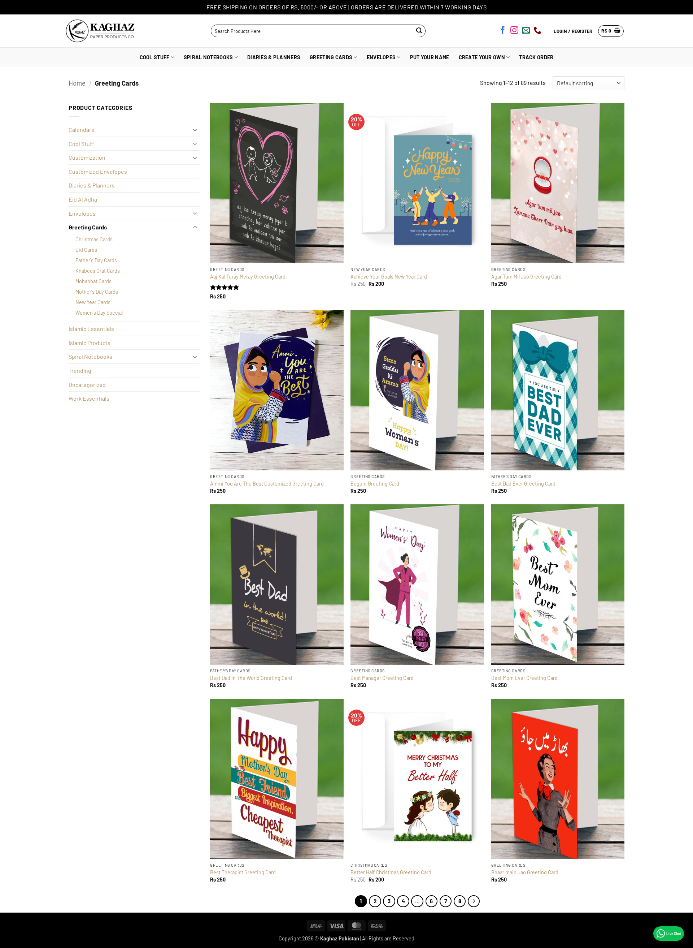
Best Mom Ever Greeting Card (524, 678)
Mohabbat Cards (93, 281)
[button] (611, 31)
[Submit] (419, 31)
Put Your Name (429, 57)
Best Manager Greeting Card (382, 678)
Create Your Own (482, 57)
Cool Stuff (155, 57)
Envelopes (381, 57)
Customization (87, 157)
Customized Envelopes (98, 171)
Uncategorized (87, 384)
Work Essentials (89, 398)
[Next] (474, 901)
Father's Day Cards (96, 260)
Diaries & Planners (273, 57)
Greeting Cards (331, 57)
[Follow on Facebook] (503, 31)
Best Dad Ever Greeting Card (523, 484)
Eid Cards (86, 250)
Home (77, 83)
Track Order (536, 57)
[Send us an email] (526, 31)
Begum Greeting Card (374, 484)
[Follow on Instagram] (514, 31)
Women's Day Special (99, 313)
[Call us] (537, 31)
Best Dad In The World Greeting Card (251, 678)
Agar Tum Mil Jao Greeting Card (526, 276)
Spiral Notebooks (208, 57)
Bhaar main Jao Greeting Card (524, 872)
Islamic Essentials (91, 328)
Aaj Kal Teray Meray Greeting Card (248, 276)
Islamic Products (89, 342)
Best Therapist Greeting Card (243, 872)
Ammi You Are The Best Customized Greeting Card (267, 484)
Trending (80, 370)
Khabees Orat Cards (97, 271)
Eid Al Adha (83, 199)
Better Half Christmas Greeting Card (390, 872)
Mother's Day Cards (96, 292)
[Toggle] (195, 129)
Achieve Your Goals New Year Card (388, 276)
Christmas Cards (94, 239)
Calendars (81, 129)
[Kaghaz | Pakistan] (98, 31)
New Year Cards (92, 302)
